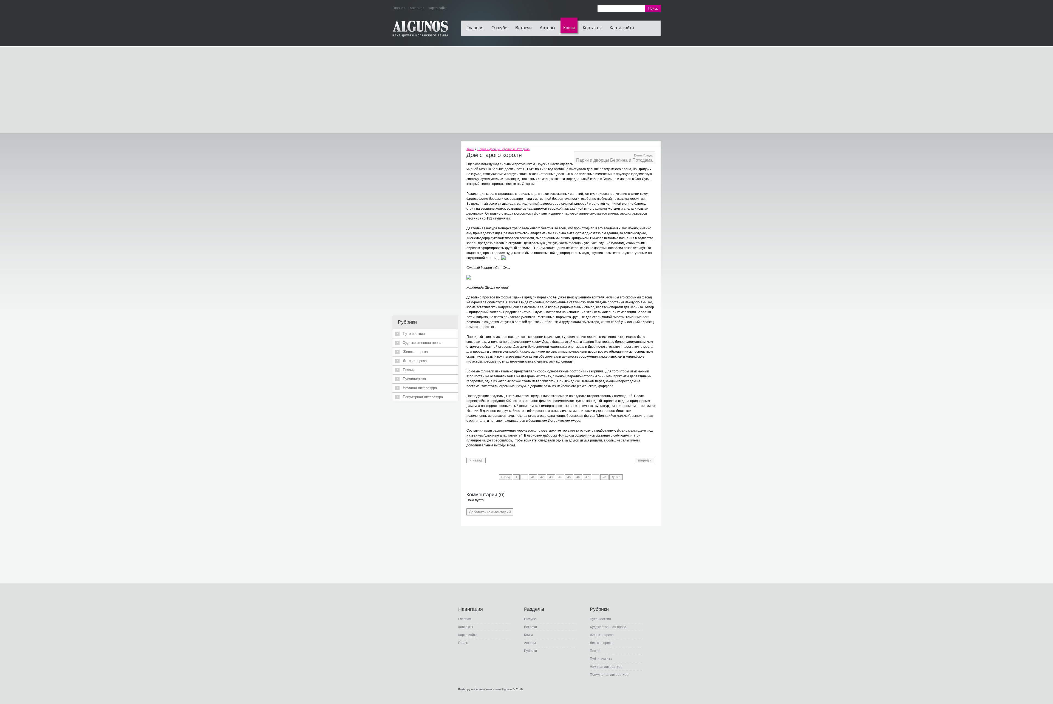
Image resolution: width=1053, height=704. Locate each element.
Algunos (507, 689)
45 (569, 477)
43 (551, 477)
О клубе (499, 27)
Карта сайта (622, 27)
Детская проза (415, 361)
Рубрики (530, 651)
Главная (474, 27)
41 (532, 477)
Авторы (547, 27)
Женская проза (415, 352)
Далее (616, 477)
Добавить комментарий (490, 512)
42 (542, 477)
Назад (505, 477)
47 (587, 477)
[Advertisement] (526, 90)
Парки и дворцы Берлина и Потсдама (503, 149)
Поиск (463, 643)
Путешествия (414, 334)
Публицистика (414, 379)
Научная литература (420, 388)
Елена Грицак (643, 155)
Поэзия (409, 370)
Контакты (592, 27)
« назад (476, 460)
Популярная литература (423, 397)
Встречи (523, 27)
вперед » (645, 460)
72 (604, 477)
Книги (569, 27)
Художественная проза (422, 343)
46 (578, 477)
